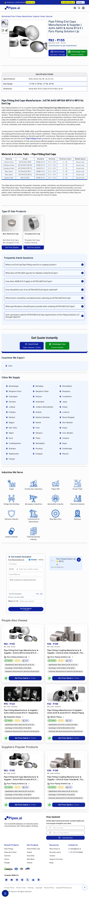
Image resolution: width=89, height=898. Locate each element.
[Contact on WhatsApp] (6, 678)
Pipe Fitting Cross (34, 139)
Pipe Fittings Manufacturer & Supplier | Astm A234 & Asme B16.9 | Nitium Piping (65, 711)
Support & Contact (56, 859)
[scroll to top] (85, 888)
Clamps (29, 863)
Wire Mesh (31, 859)
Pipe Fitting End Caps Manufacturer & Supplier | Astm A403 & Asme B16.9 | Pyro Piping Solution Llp (21, 651)
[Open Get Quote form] (5, 893)
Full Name (12, 564)
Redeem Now (30, 2)
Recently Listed (55, 852)
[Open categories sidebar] (74, 8)
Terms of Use (21, 888)
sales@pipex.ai (75, 849)
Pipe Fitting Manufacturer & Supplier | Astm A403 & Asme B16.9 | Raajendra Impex (21, 711)
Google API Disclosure (64, 888)
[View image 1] (5, 23)
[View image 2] (5, 30)
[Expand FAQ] (82, 264)
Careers (52, 856)
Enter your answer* (27, 601)
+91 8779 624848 (76, 852)
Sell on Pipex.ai (69, 2)
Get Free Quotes (12, 247)
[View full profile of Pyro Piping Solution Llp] (79, 560)
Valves (6, 859)
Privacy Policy (9, 888)
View (37, 594)
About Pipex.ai (54, 849)
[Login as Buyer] (83, 8)
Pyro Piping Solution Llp (16, 560)
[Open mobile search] (79, 8)
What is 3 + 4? (13, 601)
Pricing (79, 2)
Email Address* (14, 574)
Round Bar (31, 856)
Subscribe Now (67, 838)
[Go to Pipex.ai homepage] (12, 10)
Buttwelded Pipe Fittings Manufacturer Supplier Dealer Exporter (27, 16)
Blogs (51, 863)
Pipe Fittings (8, 849)
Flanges (7, 863)
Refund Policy (49, 888)
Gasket (29, 852)
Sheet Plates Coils (33, 849)
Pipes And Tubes (10, 852)
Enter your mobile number (29, 569)
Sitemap (30, 888)
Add (41, 594)
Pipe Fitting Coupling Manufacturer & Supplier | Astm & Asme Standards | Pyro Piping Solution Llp (66, 651)
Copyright (38, 888)
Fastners (7, 856)
